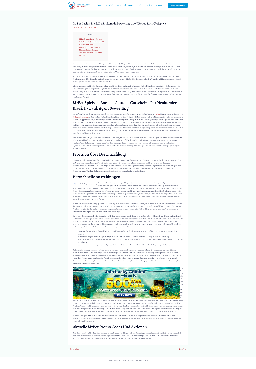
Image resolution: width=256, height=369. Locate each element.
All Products (128, 5)
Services (149, 5)
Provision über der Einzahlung (89, 47)
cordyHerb (109, 5)
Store (119, 5)
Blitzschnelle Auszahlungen (88, 50)
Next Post (183, 349)
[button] (178, 5)
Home (99, 5)
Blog (140, 5)
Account (159, 5)
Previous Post (73, 349)
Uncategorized (79, 27)
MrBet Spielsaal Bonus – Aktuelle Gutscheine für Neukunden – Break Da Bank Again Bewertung (92, 42)
